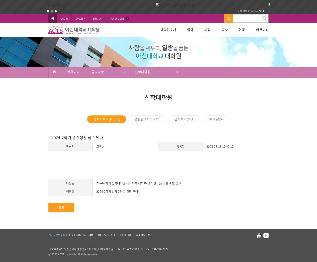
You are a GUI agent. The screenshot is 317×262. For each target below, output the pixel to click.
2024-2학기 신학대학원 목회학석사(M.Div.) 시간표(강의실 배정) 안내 (138, 183)
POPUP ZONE (119, 18)
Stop (48, 11)
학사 (225, 29)
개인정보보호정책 (58, 235)
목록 (61, 207)
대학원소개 (168, 29)
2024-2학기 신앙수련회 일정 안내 (117, 191)
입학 (190, 29)
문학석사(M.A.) (184, 119)
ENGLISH (80, 18)
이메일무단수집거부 (82, 235)
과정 (207, 29)
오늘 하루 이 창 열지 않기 (250, 11)
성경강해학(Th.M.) (147, 119)
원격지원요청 (143, 235)
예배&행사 (216, 119)
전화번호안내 (124, 235)
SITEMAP (97, 18)
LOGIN (64, 18)
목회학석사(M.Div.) (106, 119)
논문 (242, 29)
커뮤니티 (262, 29)
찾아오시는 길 (105, 235)
